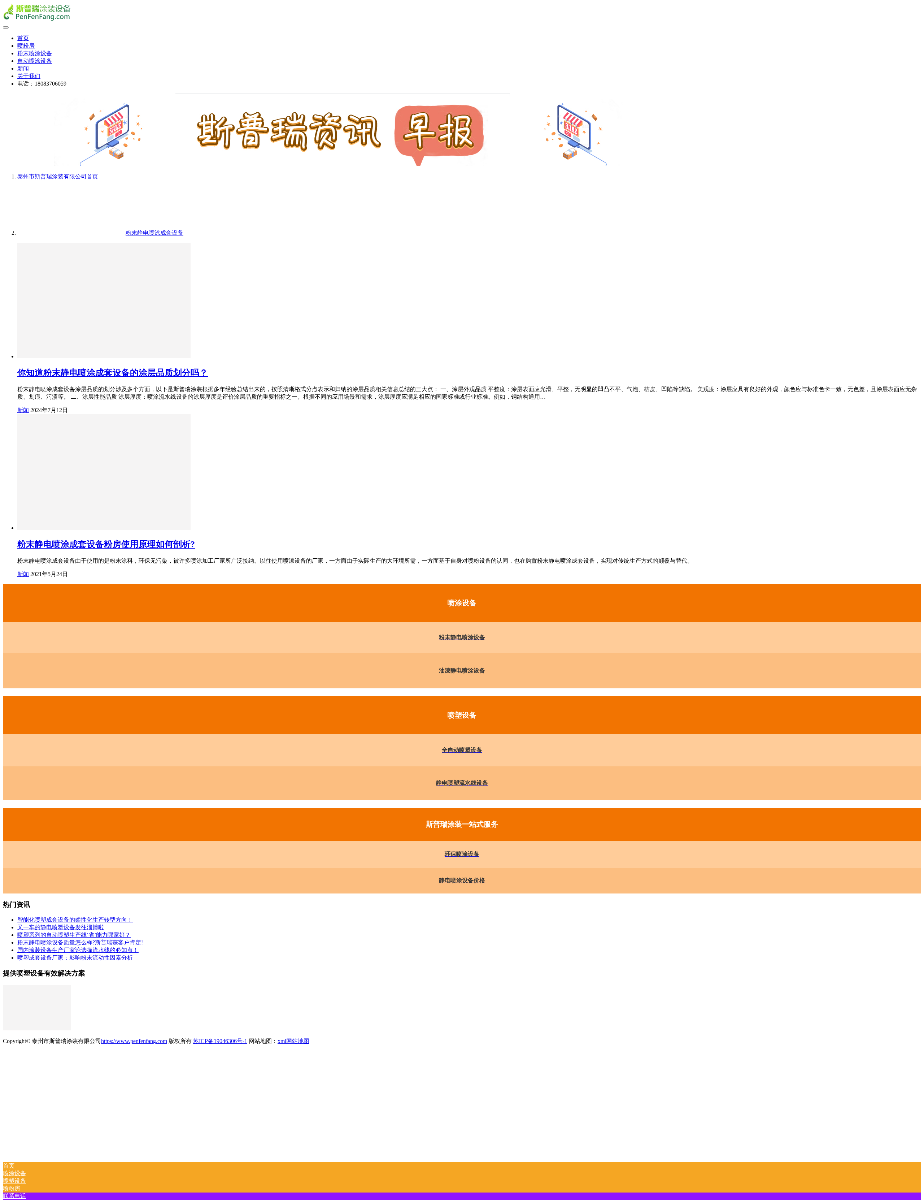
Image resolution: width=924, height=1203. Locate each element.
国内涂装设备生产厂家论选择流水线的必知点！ (78, 950)
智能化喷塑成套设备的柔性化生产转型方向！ (75, 920)
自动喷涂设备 (34, 61)
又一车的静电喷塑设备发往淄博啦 (60, 927)
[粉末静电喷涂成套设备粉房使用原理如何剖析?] (104, 528)
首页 (23, 38)
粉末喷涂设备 (34, 53)
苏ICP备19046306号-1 (220, 1041)
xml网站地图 (293, 1041)
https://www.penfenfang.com (134, 1041)
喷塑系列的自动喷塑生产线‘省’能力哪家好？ (74, 935)
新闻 (23, 68)
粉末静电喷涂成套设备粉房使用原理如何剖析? (106, 544)
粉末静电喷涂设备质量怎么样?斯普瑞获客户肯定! (80, 942)
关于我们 (28, 76)
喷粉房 (26, 46)
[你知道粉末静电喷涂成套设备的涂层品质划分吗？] (104, 356)
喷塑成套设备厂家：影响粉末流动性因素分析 (75, 958)
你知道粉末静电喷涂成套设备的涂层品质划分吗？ (112, 372)
